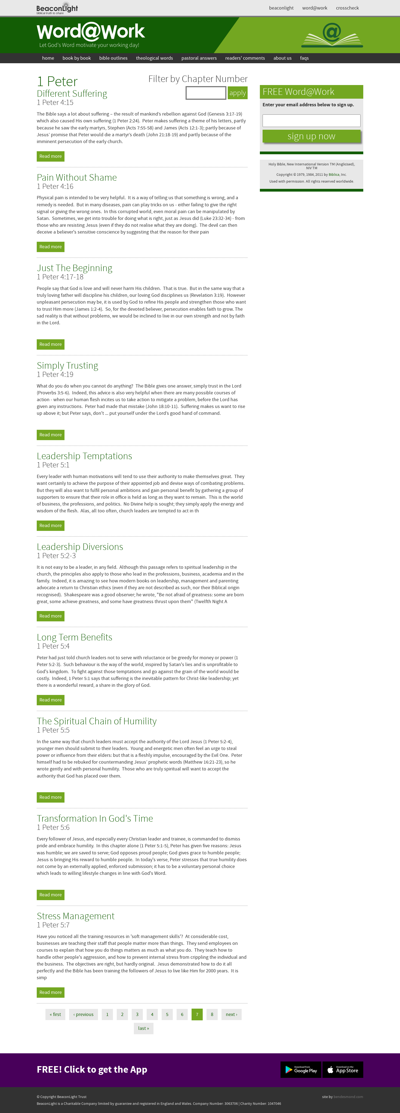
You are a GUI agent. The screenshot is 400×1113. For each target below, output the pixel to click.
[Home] (91, 35)
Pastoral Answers (199, 58)
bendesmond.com (348, 1096)
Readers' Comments (245, 58)
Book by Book (77, 58)
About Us (282, 58)
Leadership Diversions (80, 547)
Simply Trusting (67, 365)
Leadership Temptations (84, 456)
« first (55, 1014)
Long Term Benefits (74, 637)
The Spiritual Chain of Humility (97, 721)
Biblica (334, 174)
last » (143, 1028)
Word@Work (314, 8)
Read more (51, 156)
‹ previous (83, 1014)
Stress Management (76, 916)
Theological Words (154, 58)
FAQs (304, 58)
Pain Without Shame (77, 177)
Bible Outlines (113, 58)
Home (48, 58)
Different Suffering (72, 93)
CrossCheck (347, 8)
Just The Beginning (74, 268)
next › (231, 1014)
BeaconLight (281, 8)
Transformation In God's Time (95, 818)
